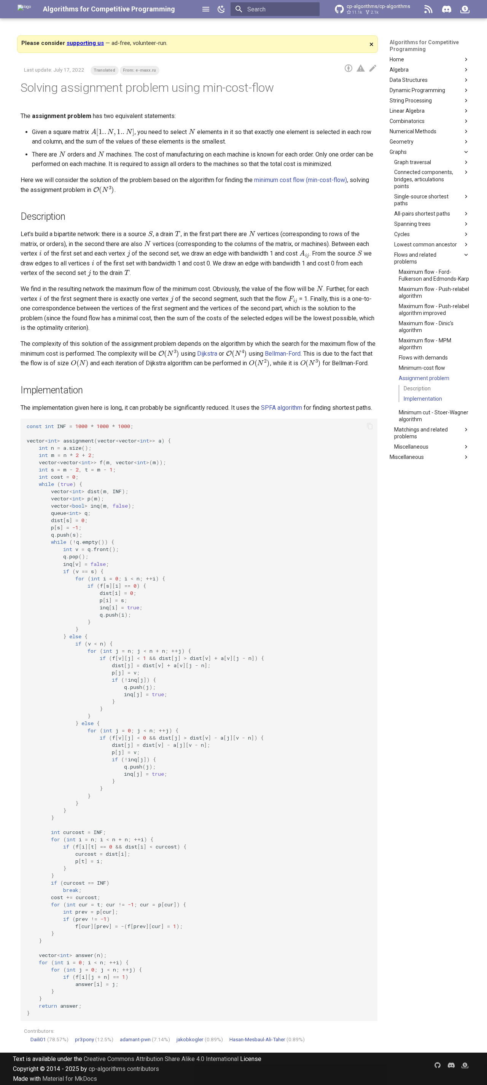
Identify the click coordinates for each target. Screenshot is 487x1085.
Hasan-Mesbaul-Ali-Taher (257, 1039)
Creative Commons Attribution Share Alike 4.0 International (161, 1059)
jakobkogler (190, 1039)
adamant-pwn (135, 1039)
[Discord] (446, 9)
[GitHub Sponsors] (465, 9)
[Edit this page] (372, 69)
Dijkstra (207, 353)
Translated (104, 70)
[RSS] (428, 9)
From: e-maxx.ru (139, 70)
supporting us (85, 43)
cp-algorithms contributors (124, 1068)
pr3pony (84, 1039)
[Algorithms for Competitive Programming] (24, 9)
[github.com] (437, 1065)
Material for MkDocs (69, 1078)
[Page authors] (348, 69)
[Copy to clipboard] (369, 426)
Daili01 (38, 1039)
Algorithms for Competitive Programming (109, 9)
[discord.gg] (451, 1065)
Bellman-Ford (283, 353)
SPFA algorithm (281, 407)
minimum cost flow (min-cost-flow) (300, 180)
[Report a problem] (360, 69)
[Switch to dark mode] (221, 9)
